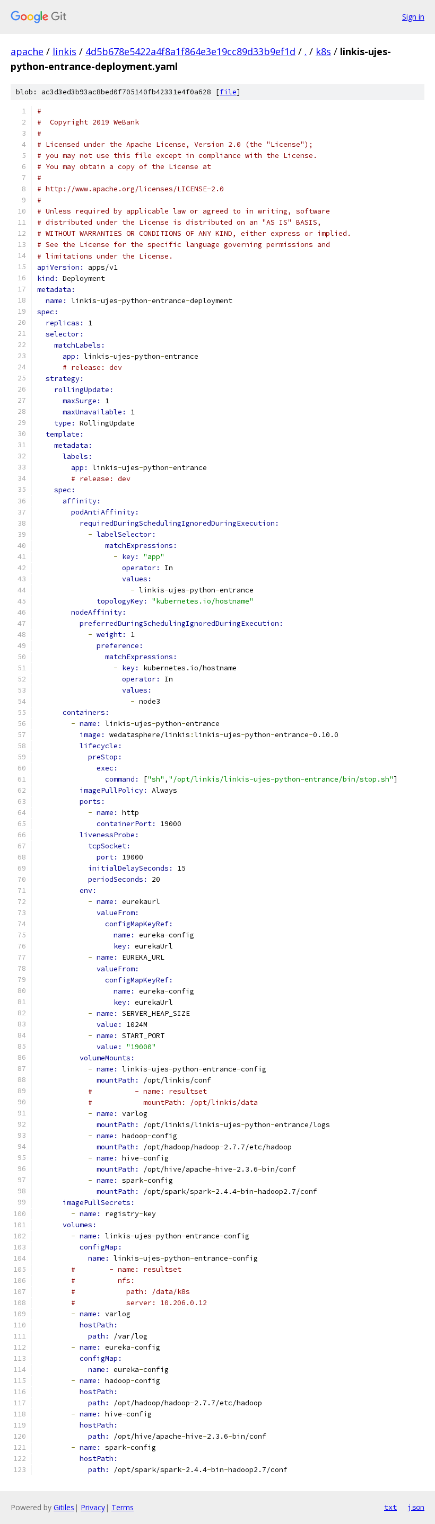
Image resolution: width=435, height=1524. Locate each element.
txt (390, 1507)
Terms (122, 1507)
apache (27, 51)
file (228, 91)
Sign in (413, 17)
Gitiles (64, 1507)
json (415, 1507)
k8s (323, 51)
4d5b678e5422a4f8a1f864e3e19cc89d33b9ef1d (190, 51)
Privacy (93, 1507)
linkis (64, 51)
